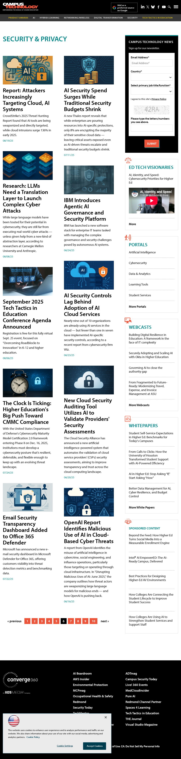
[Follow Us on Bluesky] (153, 7)
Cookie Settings (65, 745)
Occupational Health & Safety (93, 696)
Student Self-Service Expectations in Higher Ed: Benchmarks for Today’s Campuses (151, 437)
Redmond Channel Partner (143, 702)
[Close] (106, 717)
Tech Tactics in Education (142, 713)
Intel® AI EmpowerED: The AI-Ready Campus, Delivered (148, 559)
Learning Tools (138, 284)
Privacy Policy (158, 99)
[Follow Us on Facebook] (158, 7)
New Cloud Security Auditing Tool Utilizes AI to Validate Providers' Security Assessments (88, 416)
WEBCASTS (140, 327)
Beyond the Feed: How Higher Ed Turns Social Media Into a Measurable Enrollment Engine (151, 539)
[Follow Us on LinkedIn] (142, 6)
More (132, 224)
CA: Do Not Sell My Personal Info (140, 746)
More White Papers (142, 507)
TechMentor (81, 713)
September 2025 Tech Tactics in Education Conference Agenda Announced (27, 314)
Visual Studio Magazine (141, 724)
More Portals (137, 306)
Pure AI (130, 696)
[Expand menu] (176, 7)
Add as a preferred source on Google (125, 8)
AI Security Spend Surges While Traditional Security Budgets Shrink (87, 99)
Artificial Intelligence (142, 252)
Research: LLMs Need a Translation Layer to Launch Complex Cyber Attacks (25, 198)
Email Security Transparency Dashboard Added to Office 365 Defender (25, 530)
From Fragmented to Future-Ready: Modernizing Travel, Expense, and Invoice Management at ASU (148, 388)
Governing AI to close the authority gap (145, 370)
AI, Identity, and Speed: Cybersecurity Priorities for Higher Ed (151, 179)
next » (105, 621)
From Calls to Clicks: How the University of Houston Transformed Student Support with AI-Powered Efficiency (148, 457)
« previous (14, 621)
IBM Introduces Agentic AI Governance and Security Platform (85, 209)
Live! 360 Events (136, 685)
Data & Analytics (139, 274)
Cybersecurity (138, 263)
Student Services (140, 295)
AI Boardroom (82, 673)
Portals (138, 244)
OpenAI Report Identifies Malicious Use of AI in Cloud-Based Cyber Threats (88, 531)
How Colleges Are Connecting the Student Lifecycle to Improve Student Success (151, 598)
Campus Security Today (141, 679)
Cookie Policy (33, 737)
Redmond (79, 702)
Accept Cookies (95, 745)
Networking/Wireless (76, 17)
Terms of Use (112, 746)
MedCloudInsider (137, 690)
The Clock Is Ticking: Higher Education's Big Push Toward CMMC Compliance (27, 412)
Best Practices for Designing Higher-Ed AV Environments (147, 578)
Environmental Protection (90, 685)
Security (132, 17)
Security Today (83, 707)
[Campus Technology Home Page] (20, 6)
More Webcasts (139, 405)
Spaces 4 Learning (137, 707)
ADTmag (131, 673)
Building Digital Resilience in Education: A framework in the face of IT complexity (149, 338)
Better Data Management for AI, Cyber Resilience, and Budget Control (150, 492)
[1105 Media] (20, 712)
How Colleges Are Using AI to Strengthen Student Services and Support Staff (151, 620)
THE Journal (133, 719)
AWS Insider (81, 679)
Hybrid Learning (49, 17)
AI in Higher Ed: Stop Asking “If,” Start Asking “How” (149, 476)
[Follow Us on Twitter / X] (147, 7)
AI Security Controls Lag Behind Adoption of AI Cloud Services (88, 305)
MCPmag (79, 690)
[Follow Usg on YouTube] (164, 7)
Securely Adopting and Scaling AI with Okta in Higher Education (151, 355)
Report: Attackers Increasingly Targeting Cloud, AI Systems (26, 99)
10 (93, 621)
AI (34, 17)
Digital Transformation (108, 17)
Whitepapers (143, 425)
